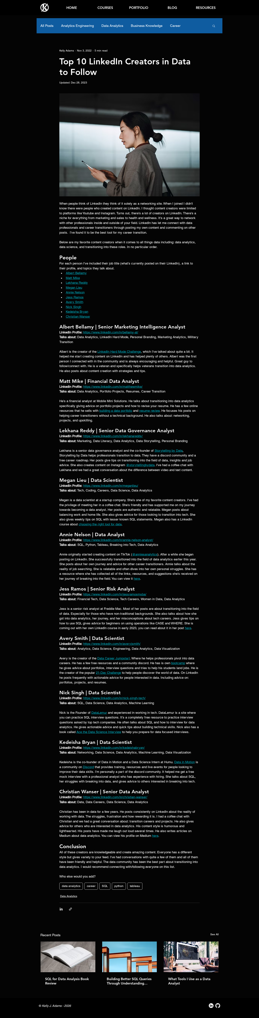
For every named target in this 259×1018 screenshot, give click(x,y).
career (91, 886)
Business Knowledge (146, 26)
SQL (105, 886)
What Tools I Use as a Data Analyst (189, 981)
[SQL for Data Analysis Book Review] (68, 957)
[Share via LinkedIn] (61, 909)
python (118, 886)
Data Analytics (112, 26)
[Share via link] (70, 909)
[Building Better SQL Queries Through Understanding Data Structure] (129, 957)
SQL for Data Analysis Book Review (67, 981)
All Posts (46, 26)
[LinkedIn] (211, 1005)
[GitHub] (217, 1005)
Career (175, 26)
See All (214, 934)
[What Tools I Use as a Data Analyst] (191, 957)
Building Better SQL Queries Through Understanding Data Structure (129, 981)
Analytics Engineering (77, 26)
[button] (205, 7)
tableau (135, 886)
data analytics (71, 886)
